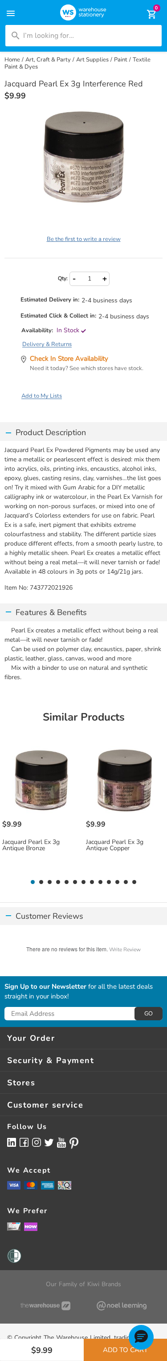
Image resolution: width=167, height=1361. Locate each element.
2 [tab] (41, 882)
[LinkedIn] (11, 1142)
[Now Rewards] (30, 1226)
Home (12, 60)
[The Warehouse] (45, 1306)
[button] (141, 1337)
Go (148, 1014)
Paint (120, 60)
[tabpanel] (42, 808)
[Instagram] (36, 1142)
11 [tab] (117, 882)
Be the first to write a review (84, 239)
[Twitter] (49, 1141)
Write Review (125, 949)
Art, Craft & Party (48, 60)
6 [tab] (75, 882)
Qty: (63, 278)
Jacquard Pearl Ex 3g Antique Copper (114, 845)
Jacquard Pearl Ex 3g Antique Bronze (31, 845)
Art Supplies (92, 60)
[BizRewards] (13, 1226)
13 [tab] (134, 882)
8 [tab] (92, 882)
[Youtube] (61, 1142)
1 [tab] (33, 882)
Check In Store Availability (69, 358)
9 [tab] (100, 882)
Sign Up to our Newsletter (45, 987)
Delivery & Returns (47, 344)
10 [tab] (109, 882)
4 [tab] (58, 882)
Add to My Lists (41, 396)
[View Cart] (145, 14)
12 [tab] (126, 882)
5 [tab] (67, 882)
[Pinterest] (73, 1143)
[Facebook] (24, 1142)
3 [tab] (50, 882)
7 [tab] (84, 882)
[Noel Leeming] (122, 1306)
